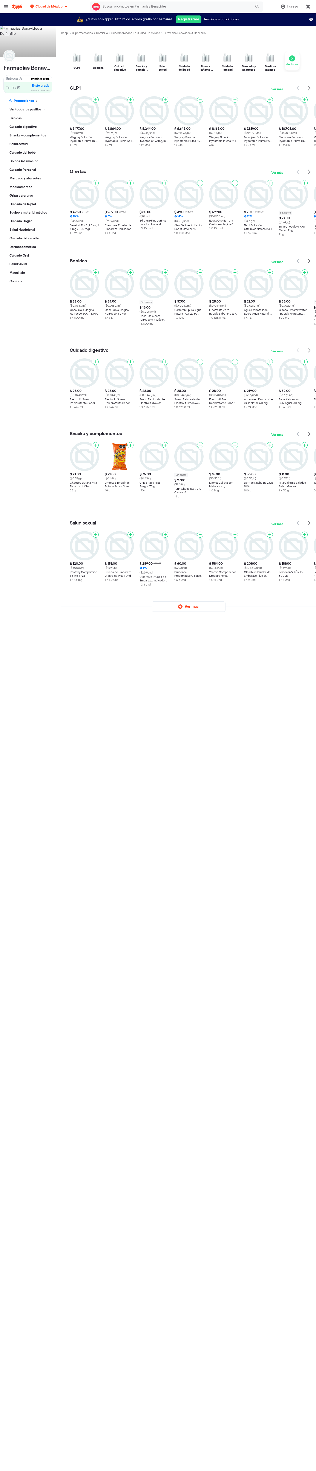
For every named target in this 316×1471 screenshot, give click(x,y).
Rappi (65, 33)
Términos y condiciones (221, 19)
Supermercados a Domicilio (90, 33)
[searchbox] (176, 7)
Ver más (277, 89)
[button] (49, 6)
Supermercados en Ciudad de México (135, 33)
